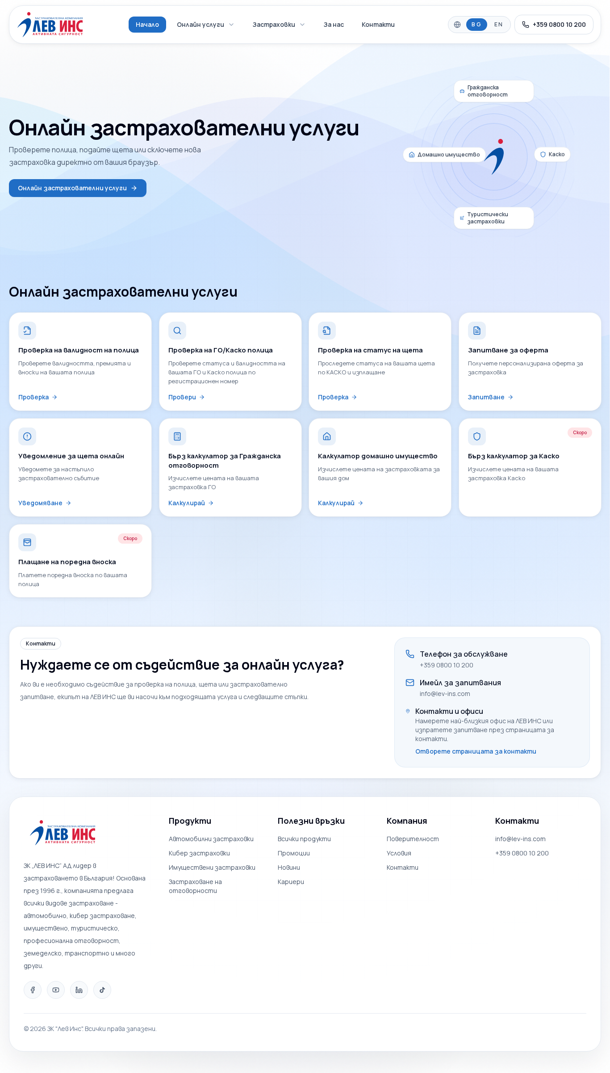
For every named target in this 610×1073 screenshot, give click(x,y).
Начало (147, 24)
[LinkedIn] (79, 990)
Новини (289, 867)
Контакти (378, 24)
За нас (334, 24)
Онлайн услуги (200, 24)
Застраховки (274, 24)
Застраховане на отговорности (195, 886)
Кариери (291, 881)
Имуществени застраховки (212, 867)
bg (476, 24)
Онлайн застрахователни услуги (72, 188)
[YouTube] (56, 990)
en (498, 24)
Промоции (294, 853)
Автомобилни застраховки (211, 838)
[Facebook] (33, 990)
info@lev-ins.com (445, 693)
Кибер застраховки (199, 853)
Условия (399, 853)
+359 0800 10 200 (559, 24)
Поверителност (413, 838)
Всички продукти (304, 838)
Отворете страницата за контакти (475, 751)
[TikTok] (102, 990)
